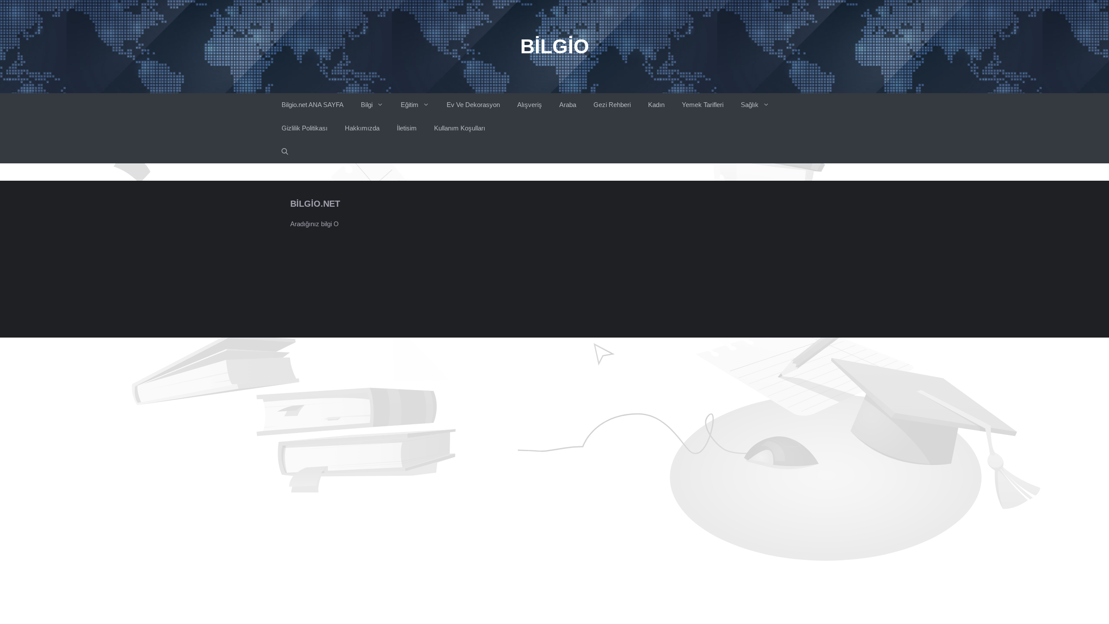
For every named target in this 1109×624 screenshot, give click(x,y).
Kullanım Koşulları (459, 128)
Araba (567, 104)
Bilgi (367, 104)
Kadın (656, 104)
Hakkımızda (362, 128)
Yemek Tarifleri (702, 104)
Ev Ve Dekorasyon (473, 104)
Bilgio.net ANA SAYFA (313, 104)
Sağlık (750, 104)
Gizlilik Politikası (305, 128)
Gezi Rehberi (612, 104)
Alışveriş (529, 104)
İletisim (407, 128)
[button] (285, 151)
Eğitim (409, 104)
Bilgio (554, 46)
